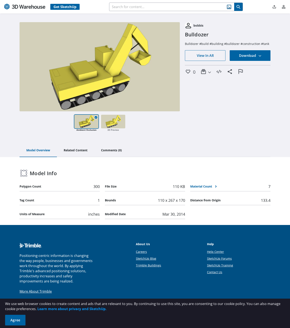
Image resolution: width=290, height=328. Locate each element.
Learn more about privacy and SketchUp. (72, 309)
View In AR (205, 55)
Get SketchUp (64, 6)
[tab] (38, 150)
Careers (141, 252)
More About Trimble (36, 291)
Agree (15, 320)
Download (248, 55)
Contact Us (214, 272)
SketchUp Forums (219, 258)
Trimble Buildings (148, 265)
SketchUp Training (220, 265)
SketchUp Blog (146, 258)
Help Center (215, 252)
